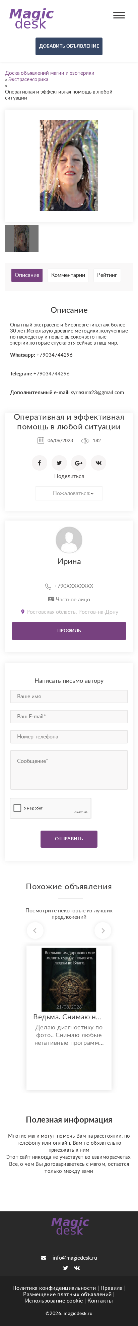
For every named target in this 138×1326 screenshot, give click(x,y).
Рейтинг (107, 275)
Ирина (69, 562)
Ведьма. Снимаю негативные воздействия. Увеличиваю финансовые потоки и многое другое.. (69, 1017)
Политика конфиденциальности (54, 1288)
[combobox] (69, 493)
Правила (111, 1288)
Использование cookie (54, 1301)
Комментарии (68, 275)
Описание (27, 275)
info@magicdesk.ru (75, 1258)
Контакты (100, 1301)
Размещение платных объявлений (67, 1294)
